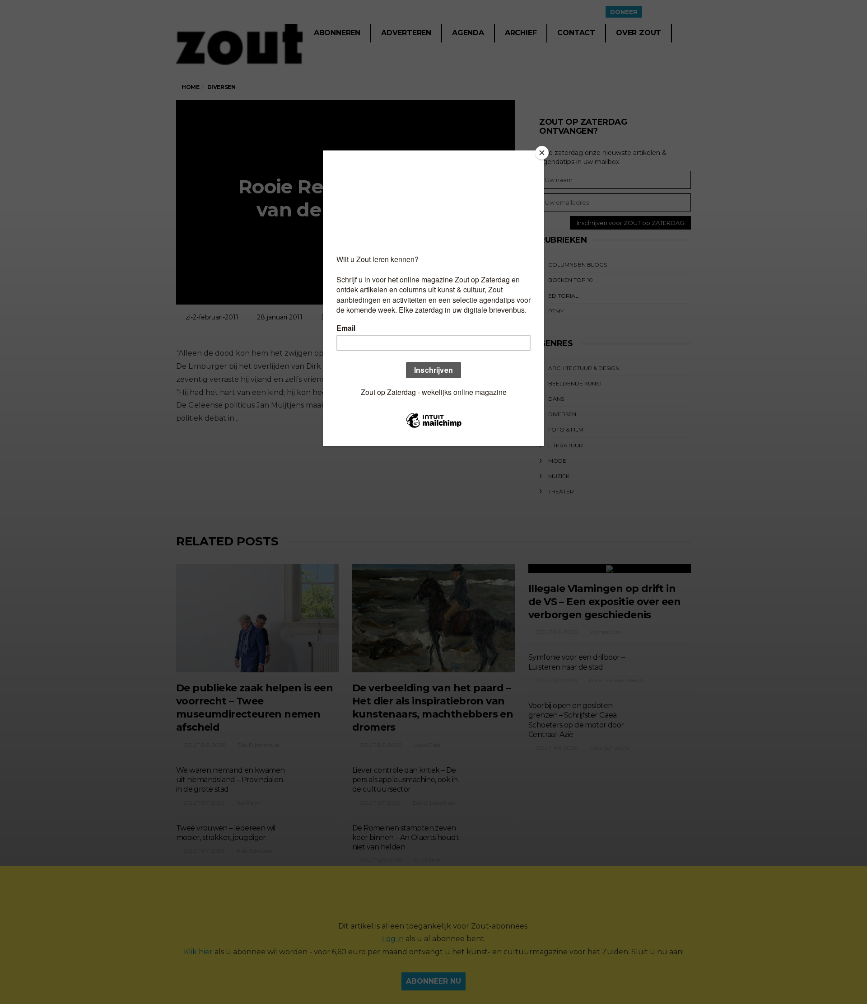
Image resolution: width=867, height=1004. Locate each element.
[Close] (542, 153)
